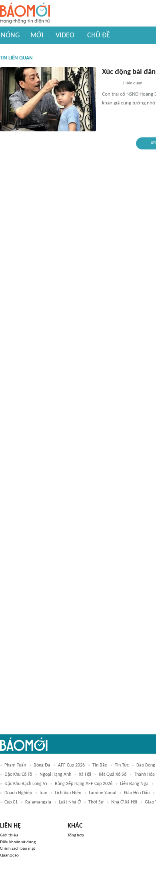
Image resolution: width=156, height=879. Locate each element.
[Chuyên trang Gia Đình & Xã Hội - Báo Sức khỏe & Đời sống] (110, 84)
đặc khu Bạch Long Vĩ (25, 783)
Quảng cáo (9, 855)
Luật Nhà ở (70, 802)
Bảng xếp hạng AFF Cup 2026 (83, 783)
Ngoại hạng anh (55, 774)
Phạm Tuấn (15, 765)
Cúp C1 (11, 802)
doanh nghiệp (18, 793)
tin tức (122, 765)
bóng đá (42, 765)
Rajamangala (38, 802)
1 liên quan (132, 83)
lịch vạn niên (68, 793)
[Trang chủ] (25, 13)
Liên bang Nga (134, 783)
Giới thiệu (9, 835)
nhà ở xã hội (124, 802)
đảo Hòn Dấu (137, 793)
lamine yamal (102, 793)
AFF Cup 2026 (71, 765)
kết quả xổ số (112, 774)
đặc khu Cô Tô (18, 774)
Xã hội (85, 774)
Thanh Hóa (144, 774)
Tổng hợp (76, 835)
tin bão (99, 765)
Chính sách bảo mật (17, 848)
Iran (43, 793)
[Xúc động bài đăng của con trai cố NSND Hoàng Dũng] (48, 99)
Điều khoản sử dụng (18, 842)
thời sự (96, 802)
